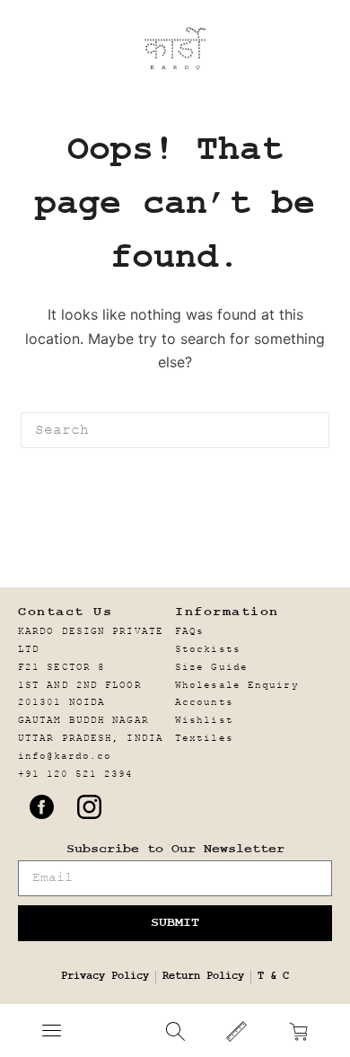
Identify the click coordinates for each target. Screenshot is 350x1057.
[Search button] (311, 430)
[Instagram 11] (88, 806)
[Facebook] (41, 806)
